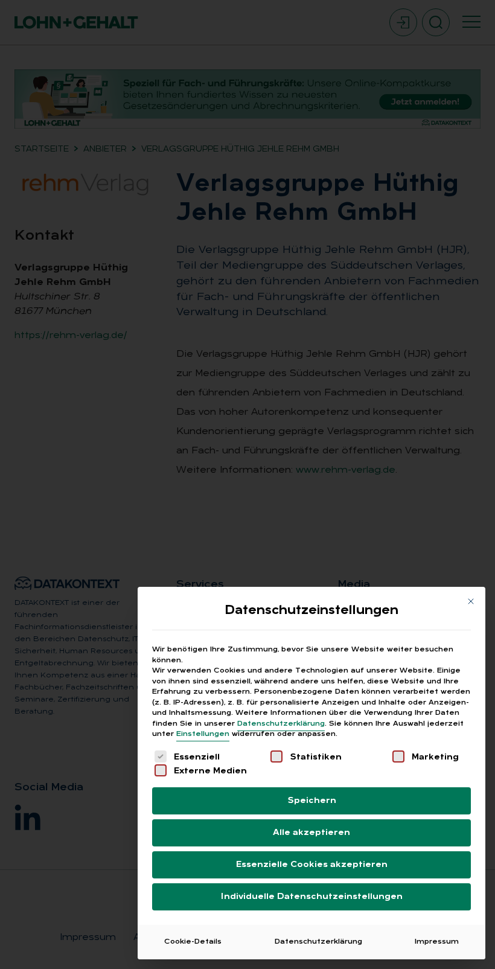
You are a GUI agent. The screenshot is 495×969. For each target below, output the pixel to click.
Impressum (437, 941)
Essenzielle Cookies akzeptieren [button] (312, 864)
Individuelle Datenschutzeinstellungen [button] (312, 896)
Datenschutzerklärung (281, 724)
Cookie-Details (193, 941)
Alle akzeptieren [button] (311, 832)
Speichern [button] (311, 800)
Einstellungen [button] (202, 734)
